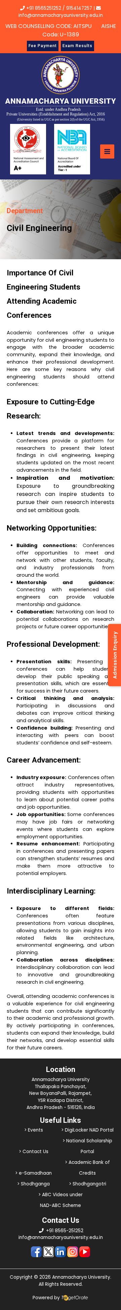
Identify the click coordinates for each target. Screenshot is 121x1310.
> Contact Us (33, 1151)
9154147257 (79, 8)
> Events (33, 1130)
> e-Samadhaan (33, 1173)
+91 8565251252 (43, 8)
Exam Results (77, 45)
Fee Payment (43, 45)
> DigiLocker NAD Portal (87, 1130)
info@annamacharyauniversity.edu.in (60, 1237)
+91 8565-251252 (64, 1231)
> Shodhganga (33, 1184)
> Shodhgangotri (87, 1184)
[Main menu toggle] (107, 151)
